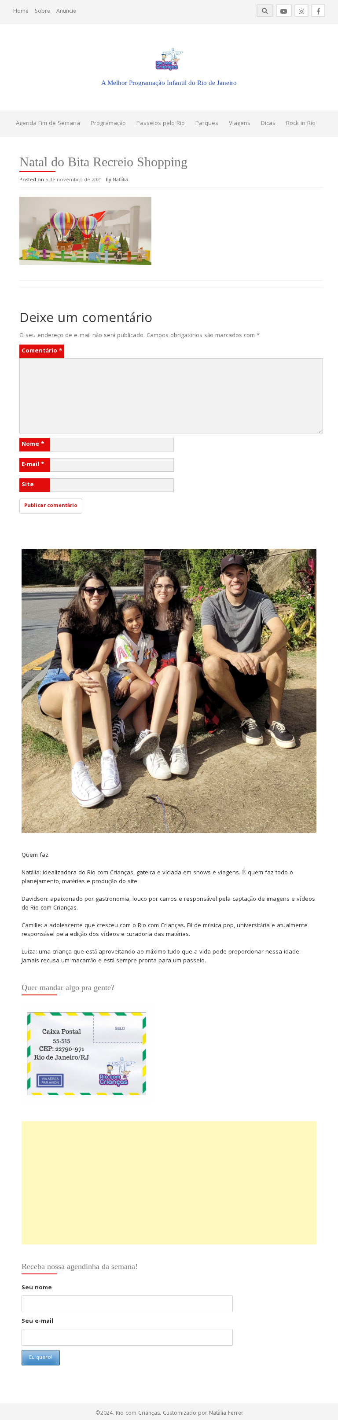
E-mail (33, 465)
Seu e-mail (37, 1321)
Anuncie (66, 11)
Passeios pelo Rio (160, 123)
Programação (108, 123)
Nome (33, 444)
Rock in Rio (301, 123)
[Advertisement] (169, 1182)
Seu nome (37, 1288)
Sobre (42, 11)
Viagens (239, 123)
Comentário (42, 351)
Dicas (268, 123)
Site (28, 485)
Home (21, 11)
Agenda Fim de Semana (48, 123)
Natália (120, 180)
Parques (206, 123)
